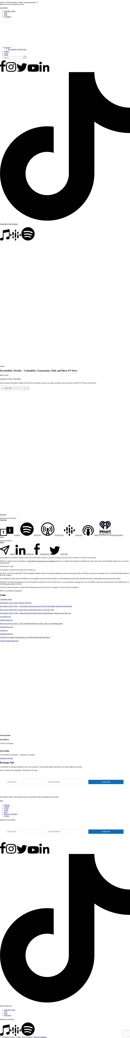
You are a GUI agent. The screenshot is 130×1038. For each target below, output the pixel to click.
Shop (5, 15)
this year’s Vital (9, 584)
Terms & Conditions (40, 1037)
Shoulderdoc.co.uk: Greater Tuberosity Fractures (15, 603)
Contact (6, 816)
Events (6, 53)
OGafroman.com (5, 617)
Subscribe (3, 514)
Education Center (9, 11)
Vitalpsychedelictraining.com (9, 641)
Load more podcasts (6, 758)
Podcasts (7, 47)
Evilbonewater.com (6, 620)
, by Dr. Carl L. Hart (27, 610)
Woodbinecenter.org (6, 634)
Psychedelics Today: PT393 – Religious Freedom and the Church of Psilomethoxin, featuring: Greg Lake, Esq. (35, 613)
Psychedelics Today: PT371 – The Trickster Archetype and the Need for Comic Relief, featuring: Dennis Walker (36, 606)
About (6, 55)
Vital (5, 13)
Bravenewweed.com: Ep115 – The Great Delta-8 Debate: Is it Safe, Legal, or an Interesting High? (31, 623)
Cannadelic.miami (6, 599)
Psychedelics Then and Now (17, 49)
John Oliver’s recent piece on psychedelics (41, 561)
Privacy (30, 1037)
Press (5, 812)
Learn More (4, 8)
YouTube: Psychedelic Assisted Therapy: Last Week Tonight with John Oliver (25, 637)
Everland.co (4, 630)
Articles (6, 51)
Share (2, 537)
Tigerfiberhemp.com (6, 627)
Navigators (7, 17)
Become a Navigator (10, 814)
